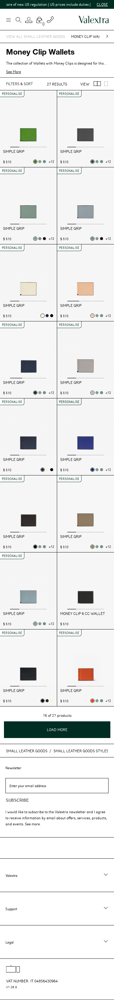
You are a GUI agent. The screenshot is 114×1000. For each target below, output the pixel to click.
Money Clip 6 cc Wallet (82, 614)
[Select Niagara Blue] (44, 161)
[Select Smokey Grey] (92, 161)
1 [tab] (14, 147)
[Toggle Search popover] (18, 20)
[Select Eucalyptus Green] (39, 161)
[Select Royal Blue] (92, 469)
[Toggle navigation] (8, 19)
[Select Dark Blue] (47, 315)
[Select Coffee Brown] (44, 238)
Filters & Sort (19, 83)
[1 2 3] (28, 350)
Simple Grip (13, 151)
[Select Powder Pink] (92, 315)
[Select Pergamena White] (42, 315)
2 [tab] (23, 147)
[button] (29, 20)
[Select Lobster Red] (92, 700)
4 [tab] (42, 147)
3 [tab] (33, 147)
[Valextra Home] (93, 19)
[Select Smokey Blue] (35, 623)
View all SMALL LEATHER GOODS (35, 36)
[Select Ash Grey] (92, 392)
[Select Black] (51, 315)
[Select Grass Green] (35, 161)
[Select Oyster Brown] (92, 546)
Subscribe (17, 800)
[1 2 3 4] (28, 119)
